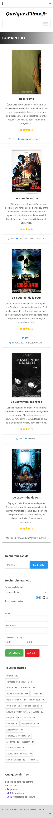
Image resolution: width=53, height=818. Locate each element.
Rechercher (38, 565)
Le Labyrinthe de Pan (26, 497)
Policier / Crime (27, 239)
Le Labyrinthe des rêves (26, 401)
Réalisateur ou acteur (14, 601)
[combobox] (26, 592)
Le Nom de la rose (26, 198)
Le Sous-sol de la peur (26, 297)
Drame (31, 438)
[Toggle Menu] (45, 23)
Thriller (39, 239)
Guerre (42, 538)
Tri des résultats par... (14, 587)
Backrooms (26, 98)
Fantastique (31, 538)
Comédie (38, 343)
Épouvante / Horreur (31, 139)
